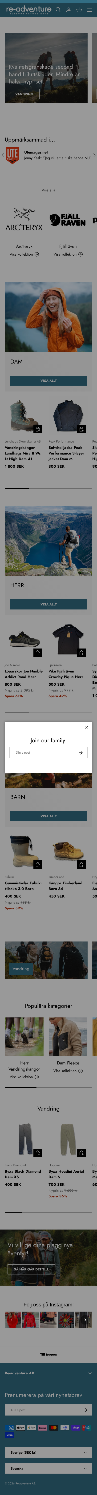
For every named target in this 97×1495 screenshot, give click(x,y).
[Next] (85, 1320)
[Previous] (11, 1320)
